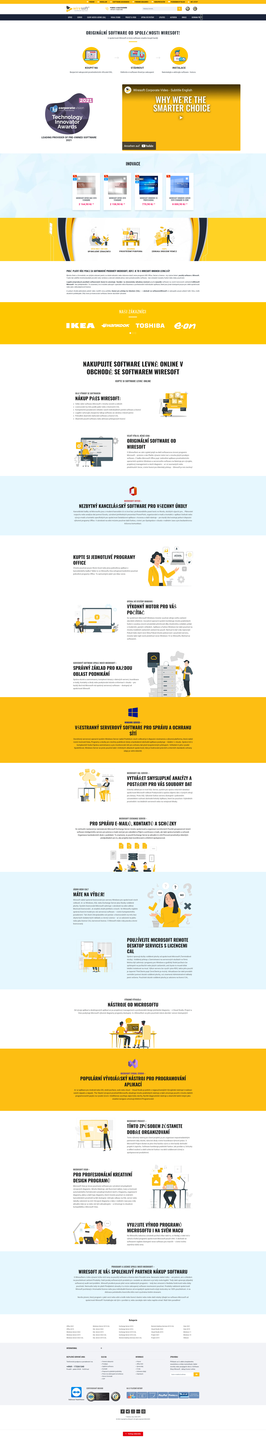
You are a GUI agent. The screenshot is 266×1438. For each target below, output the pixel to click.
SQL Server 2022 (98, 1329)
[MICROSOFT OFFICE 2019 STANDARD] (117, 185)
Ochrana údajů (141, 1371)
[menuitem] (158, 2)
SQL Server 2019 (98, 1332)
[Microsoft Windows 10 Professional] (148, 185)
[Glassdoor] (133, 1411)
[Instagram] (143, 1411)
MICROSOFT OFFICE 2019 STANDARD (117, 199)
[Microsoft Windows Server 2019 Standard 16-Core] (179, 185)
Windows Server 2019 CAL (101, 1326)
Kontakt (104, 1369)
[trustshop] (115, 1396)
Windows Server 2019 (73, 1335)
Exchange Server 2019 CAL (127, 1332)
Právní (139, 1361)
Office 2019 (70, 1329)
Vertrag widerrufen (134, 1434)
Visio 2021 (186, 1326)
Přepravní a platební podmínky (112, 1371)
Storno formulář (107, 1376)
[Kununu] (138, 1411)
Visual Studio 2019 (157, 1332)
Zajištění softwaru (107, 1366)
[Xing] (128, 1411)
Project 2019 (155, 1338)
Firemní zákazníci (107, 1361)
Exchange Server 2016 (126, 1329)
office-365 (140, 1364)
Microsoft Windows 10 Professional (148, 199)
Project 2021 (155, 1335)
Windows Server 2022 (73, 1332)
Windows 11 (187, 1332)
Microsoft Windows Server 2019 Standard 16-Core (179, 199)
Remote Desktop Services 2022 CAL (130, 1338)
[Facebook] (123, 1411)
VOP (103, 1379)
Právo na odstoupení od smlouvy (112, 1374)
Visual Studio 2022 (157, 1329)
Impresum (140, 1374)
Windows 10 (187, 1335)
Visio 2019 (186, 1329)
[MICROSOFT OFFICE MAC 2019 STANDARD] (86, 185)
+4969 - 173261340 (75, 1366)
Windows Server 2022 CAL (74, 1338)
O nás (138, 1369)
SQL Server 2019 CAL (100, 1338)
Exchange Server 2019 (126, 1326)
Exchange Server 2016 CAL (127, 1335)
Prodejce (105, 1364)
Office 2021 (70, 1326)
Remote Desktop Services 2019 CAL (162, 1326)
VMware (186, 1338)
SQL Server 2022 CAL (100, 1335)
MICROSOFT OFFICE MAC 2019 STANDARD (86, 199)
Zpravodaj (140, 1366)
